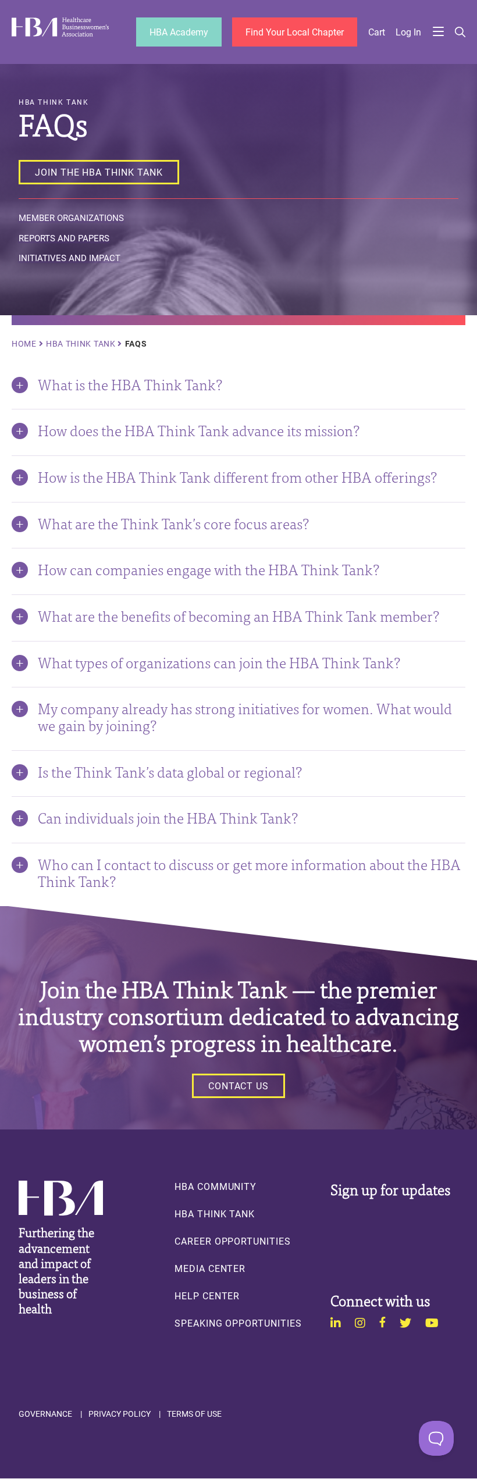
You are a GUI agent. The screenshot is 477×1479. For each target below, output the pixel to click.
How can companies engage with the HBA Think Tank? (208, 568)
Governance (45, 1414)
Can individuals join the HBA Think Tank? (168, 817)
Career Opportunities (233, 1241)
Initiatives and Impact (69, 258)
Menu (438, 32)
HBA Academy (178, 32)
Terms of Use (194, 1414)
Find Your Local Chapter (294, 32)
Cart (376, 32)
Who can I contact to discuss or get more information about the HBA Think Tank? (249, 872)
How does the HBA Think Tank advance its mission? (198, 429)
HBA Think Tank (81, 343)
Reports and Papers (64, 238)
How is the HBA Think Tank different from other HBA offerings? (237, 476)
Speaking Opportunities (238, 1323)
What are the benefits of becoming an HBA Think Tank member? (238, 615)
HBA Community (216, 1186)
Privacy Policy (119, 1414)
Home (24, 343)
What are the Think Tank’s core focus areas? (173, 522)
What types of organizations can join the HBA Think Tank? (219, 661)
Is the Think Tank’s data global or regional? (170, 771)
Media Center (210, 1268)
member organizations (71, 218)
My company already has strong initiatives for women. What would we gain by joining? (245, 716)
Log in (408, 32)
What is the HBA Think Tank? (130, 383)
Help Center (207, 1296)
